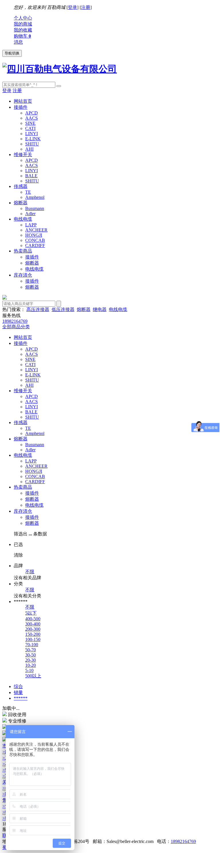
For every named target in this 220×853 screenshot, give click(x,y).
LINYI (31, 133)
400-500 (32, 618)
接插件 (21, 107)
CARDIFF (35, 245)
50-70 (30, 649)
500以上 (33, 675)
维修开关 (23, 154)
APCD (31, 112)
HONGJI (33, 235)
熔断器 (21, 202)
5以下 (31, 613)
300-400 (32, 623)
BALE (31, 175)
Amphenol (34, 197)
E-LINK (33, 138)
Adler (30, 213)
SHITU (32, 143)
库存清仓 (23, 275)
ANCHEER (36, 230)
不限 (29, 571)
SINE (30, 123)
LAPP (31, 224)
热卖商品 (23, 250)
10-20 (30, 665)
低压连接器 (63, 309)
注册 (85, 7)
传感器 (21, 186)
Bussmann (34, 208)
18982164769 (183, 841)
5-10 (29, 670)
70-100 (31, 644)
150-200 (32, 634)
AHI (29, 149)
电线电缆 (23, 219)
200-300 (32, 629)
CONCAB (35, 240)
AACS (31, 118)
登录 (72, 7)
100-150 (32, 639)
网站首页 (23, 101)
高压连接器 (37, 309)
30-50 (30, 654)
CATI (30, 128)
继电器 (100, 309)
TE (28, 192)
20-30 (30, 660)
